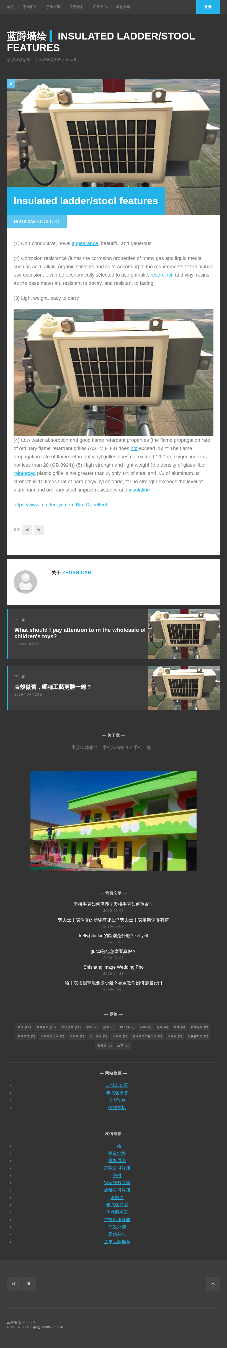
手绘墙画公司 (52, 1036)
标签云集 (123, 7)
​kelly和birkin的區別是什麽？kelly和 (113, 935)
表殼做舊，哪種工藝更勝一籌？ (53, 687)
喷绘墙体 (26, 1036)
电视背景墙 (198, 1036)
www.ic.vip (52, 1327)
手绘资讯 (53, 7)
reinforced (25, 473)
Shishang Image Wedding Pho (114, 967)
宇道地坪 (117, 1153)
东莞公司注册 (117, 1168)
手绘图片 (30, 7)
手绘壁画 (71, 1027)
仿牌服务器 (117, 1212)
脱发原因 (117, 1160)
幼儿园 (127, 1027)
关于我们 (76, 7)
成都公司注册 (117, 1190)
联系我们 (100, 7)
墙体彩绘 (46, 1027)
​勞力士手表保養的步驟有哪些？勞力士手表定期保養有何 (113, 920)
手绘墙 (120, 1036)
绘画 (123, 1045)
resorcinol (161, 275)
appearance (85, 243)
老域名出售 (117, 1093)
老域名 (117, 1197)
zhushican (25, 222)
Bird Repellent (91, 505)
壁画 (109, 1027)
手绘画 (175, 1036)
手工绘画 (98, 1036)
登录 (208, 7)
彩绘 (162, 1027)
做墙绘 (77, 1036)
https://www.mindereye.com (44, 505)
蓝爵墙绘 (14, 1322)
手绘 (92, 1027)
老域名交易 (117, 1204)
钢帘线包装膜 (117, 1182)
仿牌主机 (117, 1107)
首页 (10, 7)
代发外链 (117, 1227)
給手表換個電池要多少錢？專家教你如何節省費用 (113, 983)
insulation (139, 490)
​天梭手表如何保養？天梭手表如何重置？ (113, 904)
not (134, 448)
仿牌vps (117, 1100)
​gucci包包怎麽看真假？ (113, 951)
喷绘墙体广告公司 (147, 1036)
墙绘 (24, 1027)
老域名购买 (117, 1085)
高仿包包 (117, 1234)
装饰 (145, 1027)
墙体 (179, 1027)
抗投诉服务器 (117, 1219)
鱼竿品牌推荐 (117, 1241)
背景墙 (104, 1045)
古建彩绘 (199, 1027)
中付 (117, 1175)
